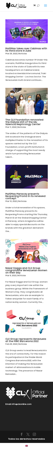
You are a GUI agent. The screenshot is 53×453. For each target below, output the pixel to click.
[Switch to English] (26, 446)
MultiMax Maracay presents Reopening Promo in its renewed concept (25, 196)
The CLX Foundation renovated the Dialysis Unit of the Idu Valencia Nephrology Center (24, 122)
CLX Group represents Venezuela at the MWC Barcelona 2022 (25, 340)
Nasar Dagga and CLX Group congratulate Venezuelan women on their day (26, 270)
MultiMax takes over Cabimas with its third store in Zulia (26, 49)
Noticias (22, 53)
